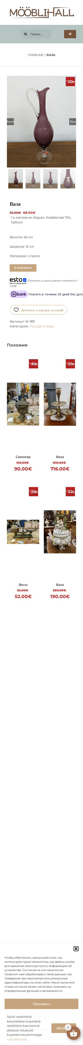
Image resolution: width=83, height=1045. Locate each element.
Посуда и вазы (41, 326)
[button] (76, 948)
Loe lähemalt (17, 1039)
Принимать (41, 1004)
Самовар (23, 457)
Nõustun (63, 1028)
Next (73, 121)
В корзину (23, 268)
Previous (10, 121)
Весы (23, 585)
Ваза (60, 457)
